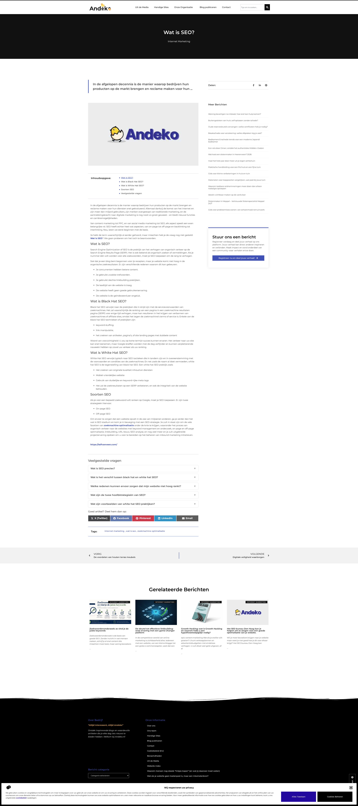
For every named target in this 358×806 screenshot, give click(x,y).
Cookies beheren (335, 797)
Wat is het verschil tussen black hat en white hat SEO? (143, 477)
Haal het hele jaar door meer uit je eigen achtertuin (231, 161)
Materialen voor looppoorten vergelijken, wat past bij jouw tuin (236, 180)
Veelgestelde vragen (131, 193)
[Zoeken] (267, 7)
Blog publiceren (208, 7)
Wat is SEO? (127, 177)
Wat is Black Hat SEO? (132, 181)
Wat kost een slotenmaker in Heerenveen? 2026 (230, 154)
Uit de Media (142, 7)
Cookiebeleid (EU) (155, 751)
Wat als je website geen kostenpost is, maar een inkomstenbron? (177, 776)
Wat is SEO (96, 238)
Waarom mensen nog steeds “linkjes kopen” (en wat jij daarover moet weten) (183, 771)
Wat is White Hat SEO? (132, 185)
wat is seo (131, 531)
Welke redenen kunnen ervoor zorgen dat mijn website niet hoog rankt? (143, 486)
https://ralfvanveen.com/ (103, 444)
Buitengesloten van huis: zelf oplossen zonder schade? (233, 120)
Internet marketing (179, 41)
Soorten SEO (127, 189)
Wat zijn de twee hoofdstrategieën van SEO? (143, 495)
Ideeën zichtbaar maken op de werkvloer (227, 195)
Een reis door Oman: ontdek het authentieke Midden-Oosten (236, 148)
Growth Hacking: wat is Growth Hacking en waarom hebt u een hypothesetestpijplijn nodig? (201, 630)
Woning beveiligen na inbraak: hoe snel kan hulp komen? (234, 114)
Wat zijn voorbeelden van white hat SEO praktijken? (143, 504)
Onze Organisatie (183, 7)
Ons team (151, 731)
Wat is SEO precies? (143, 468)
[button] (351, 787)
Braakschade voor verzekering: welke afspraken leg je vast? (235, 133)
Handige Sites (161, 7)
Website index (154, 766)
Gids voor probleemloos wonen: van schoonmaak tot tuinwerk (236, 210)
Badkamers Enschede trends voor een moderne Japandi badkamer (234, 140)
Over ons (151, 726)
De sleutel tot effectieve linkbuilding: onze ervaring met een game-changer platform (155, 630)
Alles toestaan (298, 797)
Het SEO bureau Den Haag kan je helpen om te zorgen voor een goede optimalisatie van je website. (246, 630)
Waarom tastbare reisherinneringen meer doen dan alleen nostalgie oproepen (235, 187)
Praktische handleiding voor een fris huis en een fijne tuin (234, 167)
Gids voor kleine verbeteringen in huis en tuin (229, 173)
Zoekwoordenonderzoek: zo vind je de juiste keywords (109, 629)
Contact (226, 7)
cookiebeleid (21, 798)
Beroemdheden (154, 756)
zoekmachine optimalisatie (119, 425)
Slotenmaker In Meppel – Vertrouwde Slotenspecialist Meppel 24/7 (236, 202)
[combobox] (252, 7)
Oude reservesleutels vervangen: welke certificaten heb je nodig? (238, 127)
